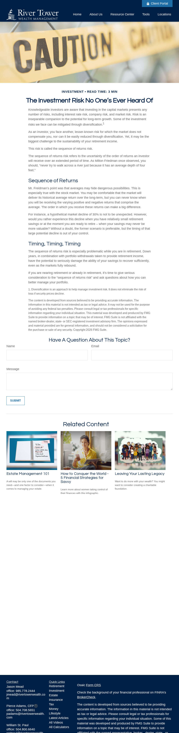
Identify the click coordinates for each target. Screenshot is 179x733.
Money (53, 709)
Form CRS (93, 685)
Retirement (56, 686)
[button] (77, 14)
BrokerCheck (86, 697)
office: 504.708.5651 (20, 710)
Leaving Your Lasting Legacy (139, 474)
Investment (56, 690)
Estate (53, 695)
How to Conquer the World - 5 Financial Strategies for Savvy (85, 478)
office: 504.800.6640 (20, 729)
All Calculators (59, 727)
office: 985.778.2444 (20, 691)
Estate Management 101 (27, 474)
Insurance (56, 700)
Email (95, 346)
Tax (51, 704)
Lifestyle (54, 713)
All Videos (56, 722)
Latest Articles (59, 718)
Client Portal (159, 3)
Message (12, 369)
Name (10, 346)
